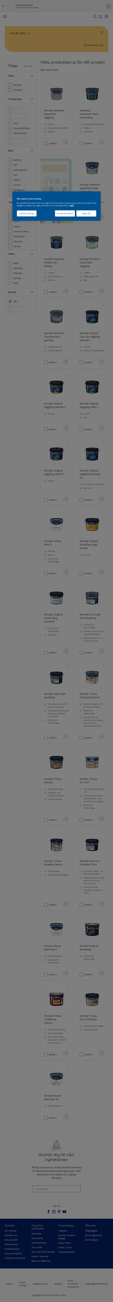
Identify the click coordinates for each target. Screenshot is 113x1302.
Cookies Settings (26, 213)
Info (72, 205)
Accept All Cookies (65, 213)
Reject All (86, 213)
